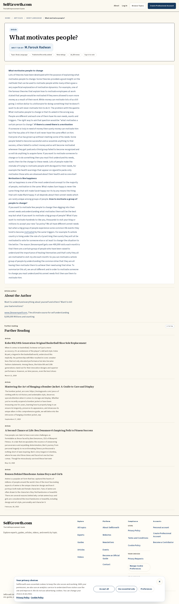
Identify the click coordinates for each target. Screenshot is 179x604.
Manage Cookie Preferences (136, 567)
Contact (106, 564)
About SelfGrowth (111, 527)
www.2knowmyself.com (15, 312)
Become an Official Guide (111, 557)
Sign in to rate (89, 55)
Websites (107, 535)
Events (106, 549)
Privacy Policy (134, 530)
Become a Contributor (163, 542)
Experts (80, 535)
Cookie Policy (134, 545)
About (116, 5)
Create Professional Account (162, 535)
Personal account (161, 527)
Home (7, 18)
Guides (80, 542)
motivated (29, 232)
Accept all (104, 588)
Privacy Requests (135, 558)
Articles (18, 18)
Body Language (34, 18)
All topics (81, 527)
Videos (80, 557)
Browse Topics (138, 5)
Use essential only (126, 588)
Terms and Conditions (138, 538)
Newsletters (108, 542)
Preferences (146, 588)
